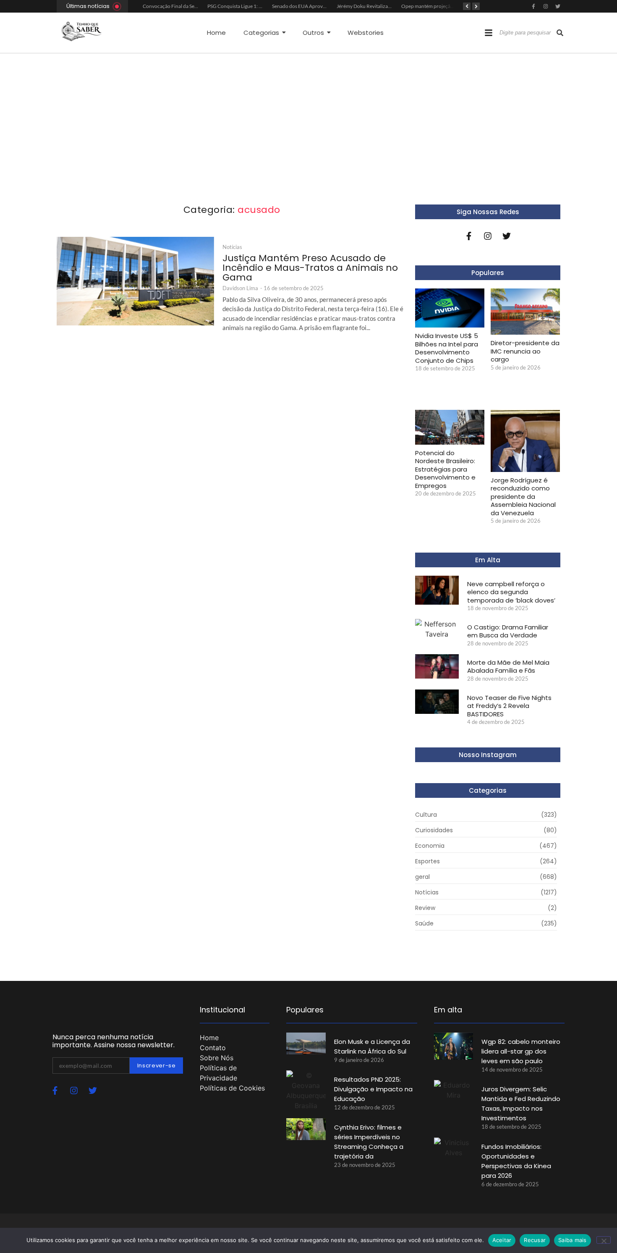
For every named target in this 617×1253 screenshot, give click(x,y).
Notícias (232, 247)
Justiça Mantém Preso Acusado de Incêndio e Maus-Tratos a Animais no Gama (310, 267)
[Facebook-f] (533, 6)
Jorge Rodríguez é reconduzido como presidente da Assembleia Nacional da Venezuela (523, 496)
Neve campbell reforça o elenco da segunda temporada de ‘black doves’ (511, 592)
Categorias (261, 32)
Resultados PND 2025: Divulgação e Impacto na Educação (373, 1089)
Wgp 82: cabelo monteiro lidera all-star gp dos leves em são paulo (520, 1051)
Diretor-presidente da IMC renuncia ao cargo (525, 351)
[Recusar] (603, 1240)
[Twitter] (558, 6)
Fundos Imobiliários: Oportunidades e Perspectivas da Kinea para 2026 (516, 1161)
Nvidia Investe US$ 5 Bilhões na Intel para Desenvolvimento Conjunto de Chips (446, 348)
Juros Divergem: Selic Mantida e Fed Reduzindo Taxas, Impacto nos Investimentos (520, 1103)
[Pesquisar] (560, 32)
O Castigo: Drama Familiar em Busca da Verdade (507, 631)
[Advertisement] (308, 116)
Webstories (366, 32)
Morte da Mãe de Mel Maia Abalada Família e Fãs (508, 666)
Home (216, 32)
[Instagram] (546, 6)
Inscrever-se (156, 1066)
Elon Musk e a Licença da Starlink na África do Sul (372, 1046)
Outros (313, 32)
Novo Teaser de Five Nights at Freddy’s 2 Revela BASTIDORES (509, 706)
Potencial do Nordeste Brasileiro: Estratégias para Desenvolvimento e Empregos (445, 469)
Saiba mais (572, 1240)
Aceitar (502, 1240)
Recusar (535, 1240)
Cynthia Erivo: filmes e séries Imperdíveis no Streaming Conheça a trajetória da (368, 1142)
